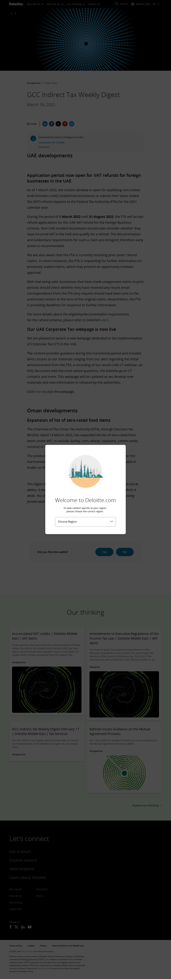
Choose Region (67, 521)
